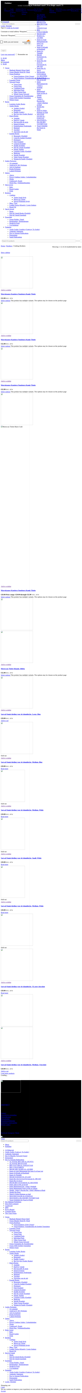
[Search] (78, 241)
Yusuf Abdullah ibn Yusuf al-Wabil (42, 128)
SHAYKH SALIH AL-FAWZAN (41, 116)
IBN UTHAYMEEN (42, 31)
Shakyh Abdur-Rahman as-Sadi (42, 111)
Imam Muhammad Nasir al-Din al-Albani (42, 92)
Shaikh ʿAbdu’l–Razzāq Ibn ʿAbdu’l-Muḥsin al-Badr (42, 101)
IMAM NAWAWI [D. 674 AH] (42, 57)
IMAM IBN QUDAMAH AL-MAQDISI (42, 74)
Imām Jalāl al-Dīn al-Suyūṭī (41, 79)
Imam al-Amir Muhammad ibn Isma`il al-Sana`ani (42, 42)
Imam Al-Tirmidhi (40, 52)
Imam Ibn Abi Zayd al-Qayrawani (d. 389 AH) (42, 63)
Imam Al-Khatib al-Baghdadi (42, 48)
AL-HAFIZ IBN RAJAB (41, 21)
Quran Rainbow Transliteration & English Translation (32, 1226)
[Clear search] (73, 241)
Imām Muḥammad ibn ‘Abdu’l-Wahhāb (42, 84)
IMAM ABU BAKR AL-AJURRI (41, 36)
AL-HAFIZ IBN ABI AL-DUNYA (41, 16)
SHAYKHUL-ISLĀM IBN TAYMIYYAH (42, 122)
